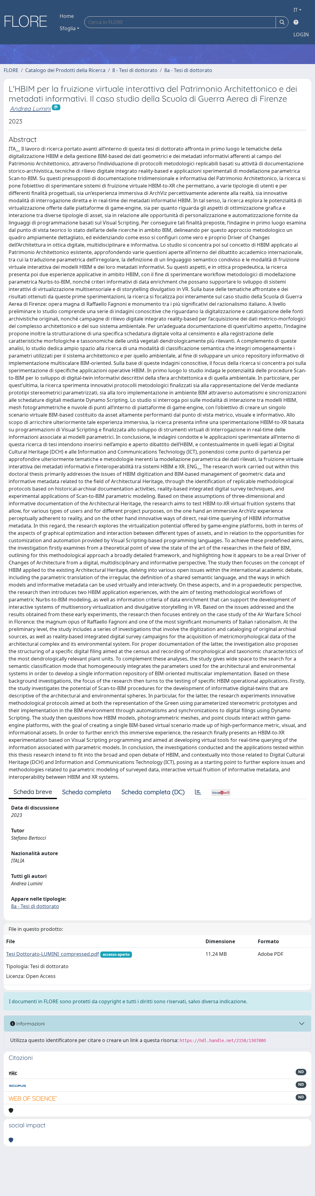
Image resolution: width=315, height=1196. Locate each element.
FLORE (11, 70)
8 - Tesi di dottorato (135, 70)
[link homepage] (28, 22)
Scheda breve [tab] (33, 791)
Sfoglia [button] (68, 28)
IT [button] (295, 9)
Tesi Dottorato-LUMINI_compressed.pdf (52, 954)
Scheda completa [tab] (86, 792)
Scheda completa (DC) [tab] (153, 792)
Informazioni (30, 1023)
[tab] (198, 792)
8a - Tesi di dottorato (188, 70)
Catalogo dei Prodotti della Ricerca (65, 70)
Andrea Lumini (30, 108)
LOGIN (301, 34)
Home (67, 16)
